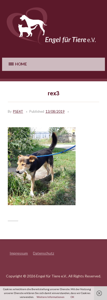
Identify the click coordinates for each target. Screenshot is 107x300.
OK (72, 296)
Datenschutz (43, 253)
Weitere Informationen (50, 296)
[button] (17, 64)
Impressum (19, 253)
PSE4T (18, 111)
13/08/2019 (55, 111)
